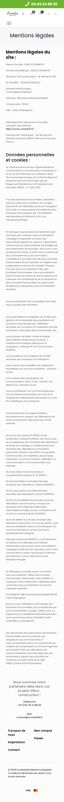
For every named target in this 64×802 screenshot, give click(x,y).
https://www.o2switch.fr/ (20, 129)
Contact (14, 750)
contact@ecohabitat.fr (29, 717)
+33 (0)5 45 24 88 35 (29, 705)
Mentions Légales (41, 769)
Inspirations (16, 742)
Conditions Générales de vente (26, 773)
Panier (38, 738)
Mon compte (43, 731)
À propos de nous (16, 733)
